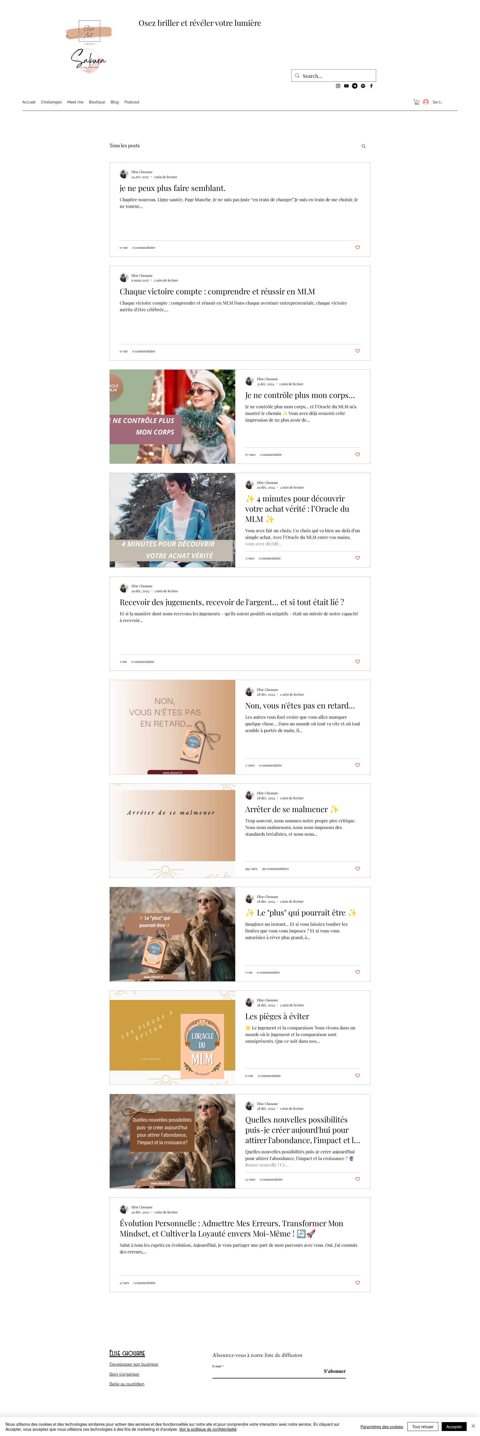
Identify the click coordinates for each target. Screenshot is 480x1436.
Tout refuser (423, 1426)
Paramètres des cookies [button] (382, 1426)
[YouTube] (346, 86)
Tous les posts (124, 145)
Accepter (454, 1426)
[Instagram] (338, 86)
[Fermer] (473, 1427)
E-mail (216, 1366)
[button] (417, 102)
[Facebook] (371, 86)
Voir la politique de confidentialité (208, 1429)
